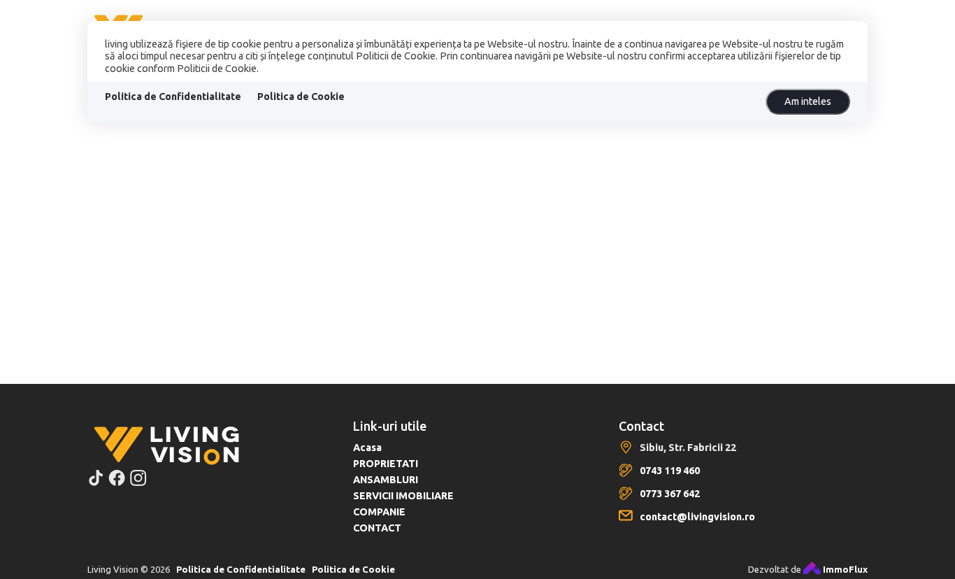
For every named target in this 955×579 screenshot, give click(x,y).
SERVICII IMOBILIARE (403, 495)
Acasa (367, 447)
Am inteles (807, 101)
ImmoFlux (844, 569)
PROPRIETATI (385, 463)
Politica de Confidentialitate (173, 96)
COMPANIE (379, 511)
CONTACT (377, 528)
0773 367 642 (670, 493)
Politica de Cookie (301, 96)
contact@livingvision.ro (697, 516)
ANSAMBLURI (385, 479)
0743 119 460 (670, 470)
